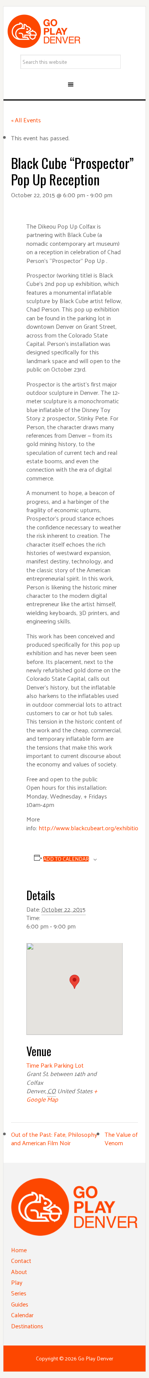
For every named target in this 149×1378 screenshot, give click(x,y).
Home (19, 1249)
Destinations (27, 1325)
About (19, 1271)
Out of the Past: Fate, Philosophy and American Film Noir (54, 1138)
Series (18, 1292)
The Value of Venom (121, 1138)
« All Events (26, 119)
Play (17, 1282)
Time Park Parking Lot (55, 1065)
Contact (21, 1260)
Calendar (22, 1314)
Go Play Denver (74, 31)
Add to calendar (66, 859)
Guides (19, 1304)
